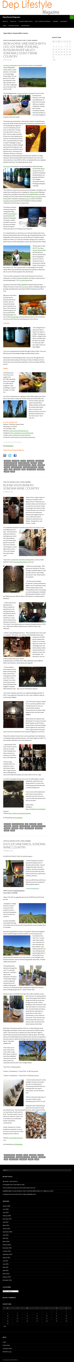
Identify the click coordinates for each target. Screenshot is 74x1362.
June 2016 (6, 1235)
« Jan (54, 59)
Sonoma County (21, 40)
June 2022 (6, 1209)
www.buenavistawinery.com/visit (23, 562)
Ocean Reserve (12, 213)
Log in (4, 1342)
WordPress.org (7, 1351)
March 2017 (6, 1225)
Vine (11, 469)
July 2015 (5, 1261)
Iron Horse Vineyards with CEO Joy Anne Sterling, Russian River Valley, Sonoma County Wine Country (24, 50)
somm (34, 465)
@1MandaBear (18, 817)
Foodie (23, 460)
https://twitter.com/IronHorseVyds (19, 435)
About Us (5, 21)
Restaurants (63, 21)
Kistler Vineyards (9, 1155)
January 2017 (6, 1228)
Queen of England (36, 196)
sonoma (7, 467)
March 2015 (6, 1273)
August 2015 (6, 1257)
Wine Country (31, 469)
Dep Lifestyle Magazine (11, 17)
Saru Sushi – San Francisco (10, 1181)
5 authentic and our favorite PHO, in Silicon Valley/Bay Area (19, 1194)
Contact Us (13, 21)
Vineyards (17, 469)
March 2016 (6, 1241)
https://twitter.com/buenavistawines (19, 813)
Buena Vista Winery (18, 824)
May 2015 (5, 1267)
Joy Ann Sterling (24, 280)
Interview (55, 21)
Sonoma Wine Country (30, 467)
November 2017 (7, 1219)
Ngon (40, 463)
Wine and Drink (25, 25)
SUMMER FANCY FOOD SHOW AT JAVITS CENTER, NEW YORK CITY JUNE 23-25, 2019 (28, 1191)
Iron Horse (6, 166)
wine (23, 469)
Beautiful (7, 460)
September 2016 (7, 1232)
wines (12, 471)
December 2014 (7, 1280)
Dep (27, 824)
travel (41, 467)
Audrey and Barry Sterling (25, 93)
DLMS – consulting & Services (42, 21)
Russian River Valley (24, 465)
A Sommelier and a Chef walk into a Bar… (14, 1184)
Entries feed (6, 1345)
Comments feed (7, 1348)
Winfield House (24, 198)
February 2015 (7, 1277)
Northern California (11, 465)
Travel (4, 25)
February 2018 (7, 1215)
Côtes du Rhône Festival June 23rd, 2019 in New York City (19, 1188)
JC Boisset (33, 824)
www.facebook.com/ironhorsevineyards (22, 437)
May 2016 (5, 1238)
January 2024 (6, 1206)
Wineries (34, 40)
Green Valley (39, 460)
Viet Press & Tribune (14, 25)
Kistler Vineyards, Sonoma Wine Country (24, 845)
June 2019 (6, 1212)
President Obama (8, 201)
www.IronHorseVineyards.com (18, 431)
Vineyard (7, 828)
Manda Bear (9, 446)
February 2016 (7, 1244)
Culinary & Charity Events (26, 21)
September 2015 (7, 1254)
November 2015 (7, 1248)
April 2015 (5, 1270)
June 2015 (6, 1264)
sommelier (41, 465)
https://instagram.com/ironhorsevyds (21, 433)
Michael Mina (14, 317)
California (16, 460)
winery (7, 471)
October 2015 (7, 1251)
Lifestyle (6, 40)
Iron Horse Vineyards (9, 65)
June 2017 (6, 1222)
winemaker (41, 469)
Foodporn (31, 460)
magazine (12, 40)
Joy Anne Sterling (24, 463)
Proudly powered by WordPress (10, 1359)
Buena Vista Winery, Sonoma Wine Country (21, 486)
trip (6, 469)
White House (34, 192)
